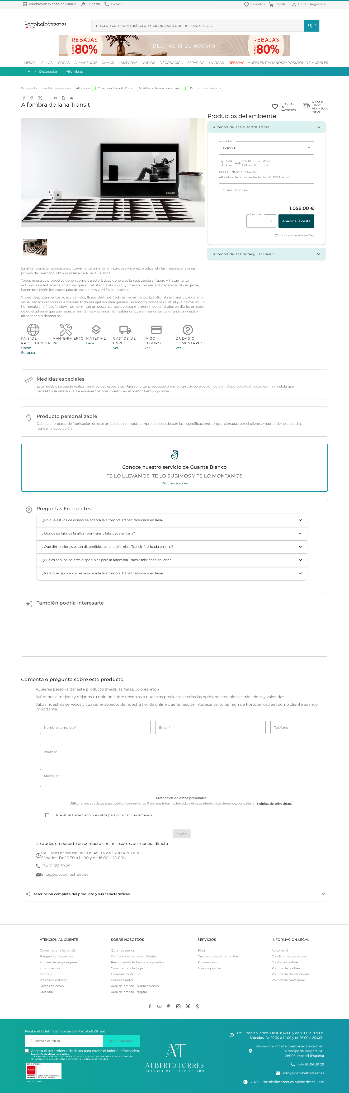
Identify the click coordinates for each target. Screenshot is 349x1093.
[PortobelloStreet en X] (188, 1007)
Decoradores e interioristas (218, 956)
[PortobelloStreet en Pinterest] (169, 1007)
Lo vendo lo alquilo (125, 974)
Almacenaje (85, 63)
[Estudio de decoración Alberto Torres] (174, 1072)
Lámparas (128, 63)
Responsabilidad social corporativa (138, 962)
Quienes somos (123, 950)
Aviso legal (280, 950)
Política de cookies (286, 968)
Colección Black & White (115, 88)
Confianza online (285, 962)
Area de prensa (209, 968)
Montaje (46, 974)
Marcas (216, 63)
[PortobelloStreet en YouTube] (160, 1007)
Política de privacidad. (95, 1058)
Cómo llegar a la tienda (58, 950)
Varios (148, 63)
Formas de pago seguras (58, 962)
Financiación (50, 968)
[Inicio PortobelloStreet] (43, 28)
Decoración (171, 63)
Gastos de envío (52, 986)
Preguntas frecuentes (56, 956)
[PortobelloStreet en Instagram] (179, 1007)
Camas (108, 63)
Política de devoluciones (290, 974)
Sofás (64, 63)
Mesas (30, 63)
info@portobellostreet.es (241, 386)
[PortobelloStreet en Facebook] (151, 1007)
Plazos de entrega (53, 980)
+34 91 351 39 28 (55, 866)
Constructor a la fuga (127, 968)
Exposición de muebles (305, 63)
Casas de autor (122, 980)
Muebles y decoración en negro (161, 88)
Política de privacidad (288, 980)
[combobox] (266, 148)
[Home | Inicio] (28, 71)
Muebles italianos (265, 63)
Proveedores (207, 962)
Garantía (46, 992)
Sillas (47, 63)
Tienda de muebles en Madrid (134, 956)
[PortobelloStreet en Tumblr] (198, 1007)
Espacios (195, 63)
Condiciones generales (289, 956)
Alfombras (83, 88)
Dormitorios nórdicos (205, 88)
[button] (266, 127)
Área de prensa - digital (129, 992)
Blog (201, 950)
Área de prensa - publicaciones (135, 986)
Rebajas (236, 63)
